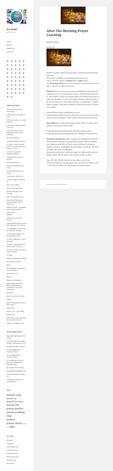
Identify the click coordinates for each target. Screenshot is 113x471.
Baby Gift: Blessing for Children (16, 258)
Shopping (24, 423)
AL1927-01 (50, 47)
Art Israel (12, 29)
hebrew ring (14, 395)
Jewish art (12, 398)
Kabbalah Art (11, 48)
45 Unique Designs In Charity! (16, 141)
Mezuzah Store (11, 460)
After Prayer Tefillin (13, 185)
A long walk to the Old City (15, 176)
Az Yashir (9, 255)
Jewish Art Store (52, 42)
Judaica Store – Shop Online (15, 311)
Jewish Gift (13, 405)
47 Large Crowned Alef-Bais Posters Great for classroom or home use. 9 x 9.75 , (16, 146)
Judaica (9, 42)
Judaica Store (11, 308)
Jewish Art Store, (15, 401)
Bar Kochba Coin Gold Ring (15, 368)
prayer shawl (14, 423)
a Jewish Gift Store (12, 450)
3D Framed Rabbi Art (13, 138)
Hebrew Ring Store (13, 457)
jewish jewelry (15, 408)
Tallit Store (10, 443)
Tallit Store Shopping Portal (15, 323)
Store (8, 427)
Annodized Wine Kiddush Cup (16, 371)
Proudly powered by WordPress (56, 184)
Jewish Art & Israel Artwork (15, 296)
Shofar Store (11, 463)
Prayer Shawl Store (13, 447)
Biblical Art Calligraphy (14, 280)
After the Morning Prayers (15, 197)
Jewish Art (10, 52)
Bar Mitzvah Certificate (14, 262)
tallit (11, 426)
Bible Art (9, 45)
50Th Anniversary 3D (13, 162)
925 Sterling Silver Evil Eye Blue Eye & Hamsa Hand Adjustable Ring (15, 362)
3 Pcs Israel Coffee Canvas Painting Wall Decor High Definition (15, 133)
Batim (8, 265)
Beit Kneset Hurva (12, 274)
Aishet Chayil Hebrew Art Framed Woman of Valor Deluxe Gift (15, 202)
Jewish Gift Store (12, 453)
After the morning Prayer (15, 188)
